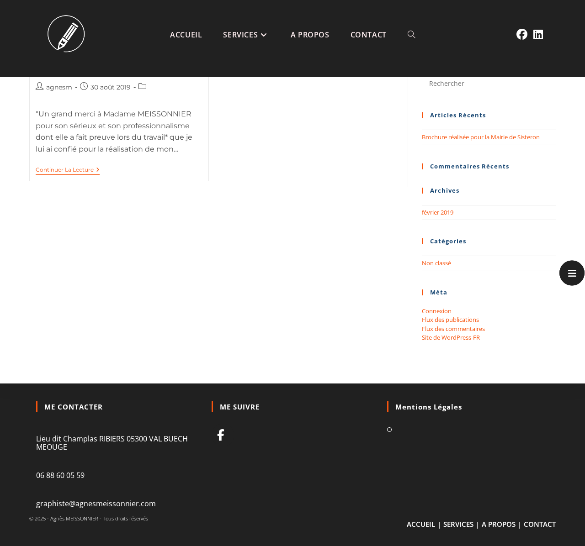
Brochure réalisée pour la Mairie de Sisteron (481, 137)
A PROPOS (499, 524)
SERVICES (458, 524)
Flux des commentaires (453, 329)
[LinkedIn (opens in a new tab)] (538, 34)
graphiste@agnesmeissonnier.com (96, 504)
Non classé (436, 263)
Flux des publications (450, 319)
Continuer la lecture (65, 170)
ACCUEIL (421, 524)
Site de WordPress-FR (451, 337)
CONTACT (540, 524)
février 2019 (437, 212)
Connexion (437, 311)
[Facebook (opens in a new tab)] (521, 34)
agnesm (59, 87)
